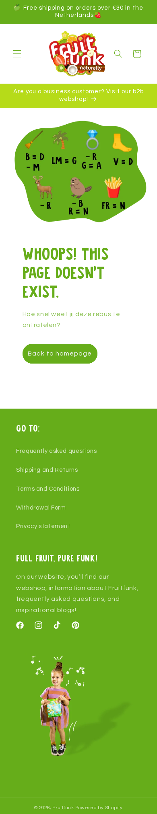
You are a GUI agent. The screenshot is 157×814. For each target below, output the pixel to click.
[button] (17, 54)
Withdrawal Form (41, 508)
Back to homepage (60, 353)
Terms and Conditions (48, 489)
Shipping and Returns (47, 470)
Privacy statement (43, 526)
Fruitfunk (63, 808)
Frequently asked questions (56, 451)
